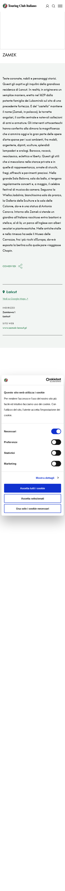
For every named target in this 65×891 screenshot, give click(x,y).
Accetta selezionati (32, 498)
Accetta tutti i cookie (32, 488)
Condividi (9, 266)
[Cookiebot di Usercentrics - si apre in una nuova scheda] (46, 380)
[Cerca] (53, 6)
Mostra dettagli (45, 477)
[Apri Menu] (60, 6)
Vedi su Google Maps (14, 298)
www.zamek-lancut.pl (15, 327)
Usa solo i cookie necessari (32, 508)
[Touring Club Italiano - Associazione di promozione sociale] (19, 5)
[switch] (56, 442)
